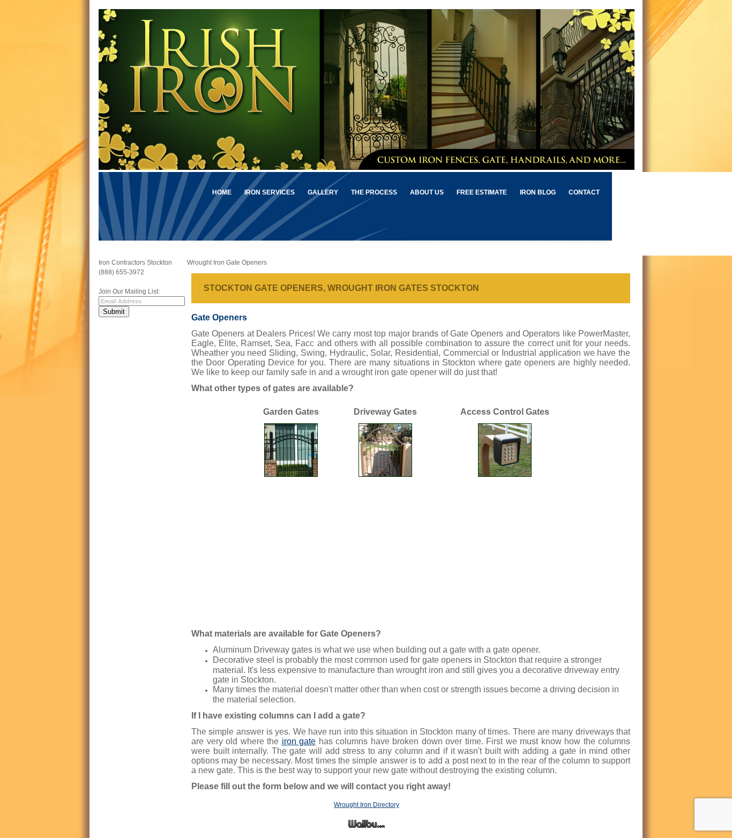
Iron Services (269, 192)
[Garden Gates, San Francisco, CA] (291, 473)
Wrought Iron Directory (366, 805)
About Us (427, 192)
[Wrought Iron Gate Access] (505, 473)
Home (221, 192)
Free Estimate (482, 192)
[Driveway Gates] (385, 473)
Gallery (323, 192)
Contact (584, 192)
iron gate (299, 741)
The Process (374, 192)
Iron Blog (538, 192)
